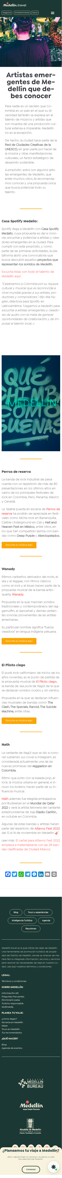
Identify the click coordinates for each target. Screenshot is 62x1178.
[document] (31, 587)
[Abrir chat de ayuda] (53, 1167)
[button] (57, 1152)
